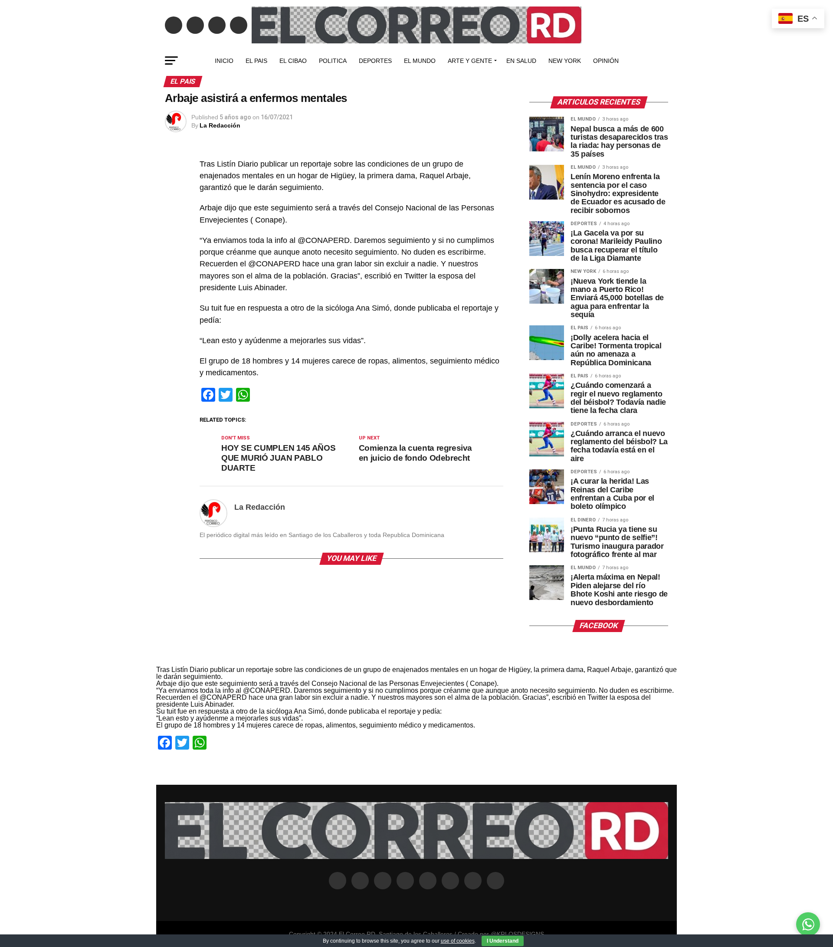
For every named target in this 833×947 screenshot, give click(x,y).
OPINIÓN (606, 60)
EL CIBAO (293, 60)
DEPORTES (375, 60)
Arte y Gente (470, 60)
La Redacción (220, 125)
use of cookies (458, 941)
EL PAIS (256, 60)
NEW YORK (564, 60)
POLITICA (333, 60)
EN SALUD (521, 60)
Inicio (224, 60)
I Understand (502, 941)
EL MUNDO (420, 60)
